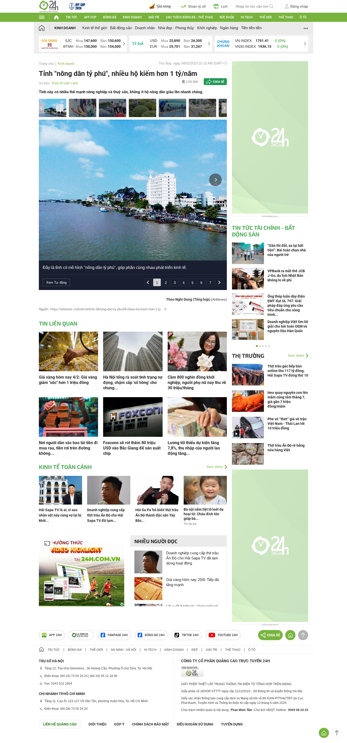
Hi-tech (247, 17)
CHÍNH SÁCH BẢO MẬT (150, 724)
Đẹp (195, 650)
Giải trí (153, 17)
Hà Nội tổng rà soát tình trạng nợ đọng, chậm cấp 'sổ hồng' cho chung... (132, 382)
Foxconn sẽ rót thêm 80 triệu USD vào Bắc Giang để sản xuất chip (132, 448)
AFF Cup (90, 17)
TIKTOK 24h (190, 635)
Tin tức (71, 17)
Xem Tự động (56, 282)
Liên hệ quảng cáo (60, 724)
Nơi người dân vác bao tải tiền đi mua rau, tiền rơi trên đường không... (68, 448)
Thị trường (248, 355)
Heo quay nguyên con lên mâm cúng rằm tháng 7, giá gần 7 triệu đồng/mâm (287, 399)
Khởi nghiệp (207, 28)
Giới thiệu (97, 724)
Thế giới (265, 17)
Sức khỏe (226, 17)
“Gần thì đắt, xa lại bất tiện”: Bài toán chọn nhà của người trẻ (286, 250)
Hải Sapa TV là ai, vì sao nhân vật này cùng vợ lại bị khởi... (60, 515)
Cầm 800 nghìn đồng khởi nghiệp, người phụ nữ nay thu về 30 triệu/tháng (197, 382)
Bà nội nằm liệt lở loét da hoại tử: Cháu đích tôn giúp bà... (204, 514)
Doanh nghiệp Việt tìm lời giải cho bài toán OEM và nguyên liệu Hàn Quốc (287, 326)
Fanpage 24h (118, 635)
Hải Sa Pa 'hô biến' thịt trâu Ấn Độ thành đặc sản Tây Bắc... (156, 515)
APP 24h (55, 635)
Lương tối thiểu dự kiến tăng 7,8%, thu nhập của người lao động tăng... (194, 448)
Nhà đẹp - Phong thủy (176, 28)
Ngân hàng (229, 28)
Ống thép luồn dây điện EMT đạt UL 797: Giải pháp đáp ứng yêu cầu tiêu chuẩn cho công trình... (286, 305)
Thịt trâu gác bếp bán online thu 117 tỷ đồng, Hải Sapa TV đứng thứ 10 (287, 370)
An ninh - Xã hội (123, 650)
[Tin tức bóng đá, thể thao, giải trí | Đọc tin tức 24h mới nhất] (48, 6)
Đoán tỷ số (197, 6)
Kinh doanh (132, 17)
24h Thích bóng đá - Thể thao (189, 17)
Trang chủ (46, 64)
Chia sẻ (218, 82)
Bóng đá (109, 17)
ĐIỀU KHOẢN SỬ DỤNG (195, 724)
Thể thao (285, 17)
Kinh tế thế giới (94, 28)
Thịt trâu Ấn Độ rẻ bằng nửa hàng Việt (286, 447)
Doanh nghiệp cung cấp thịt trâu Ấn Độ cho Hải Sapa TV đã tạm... (106, 515)
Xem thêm (215, 467)
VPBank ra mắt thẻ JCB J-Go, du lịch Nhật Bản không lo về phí (286, 275)
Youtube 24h (228, 635)
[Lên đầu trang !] (337, 733)
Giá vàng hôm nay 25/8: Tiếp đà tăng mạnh (192, 582)
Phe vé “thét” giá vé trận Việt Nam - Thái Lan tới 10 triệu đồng (287, 423)
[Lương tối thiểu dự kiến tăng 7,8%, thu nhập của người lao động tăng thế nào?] (197, 416)
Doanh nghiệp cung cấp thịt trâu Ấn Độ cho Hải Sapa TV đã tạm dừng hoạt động (192, 558)
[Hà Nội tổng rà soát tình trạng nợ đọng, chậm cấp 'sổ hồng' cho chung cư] (132, 351)
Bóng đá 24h (155, 635)
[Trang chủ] (46, 27)
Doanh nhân (145, 28)
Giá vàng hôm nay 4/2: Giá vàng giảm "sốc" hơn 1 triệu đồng (68, 380)
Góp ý (119, 724)
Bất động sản (121, 28)
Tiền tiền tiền (251, 28)
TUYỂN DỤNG (232, 724)
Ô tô (303, 17)
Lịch (224, 6)
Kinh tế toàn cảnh (65, 83)
